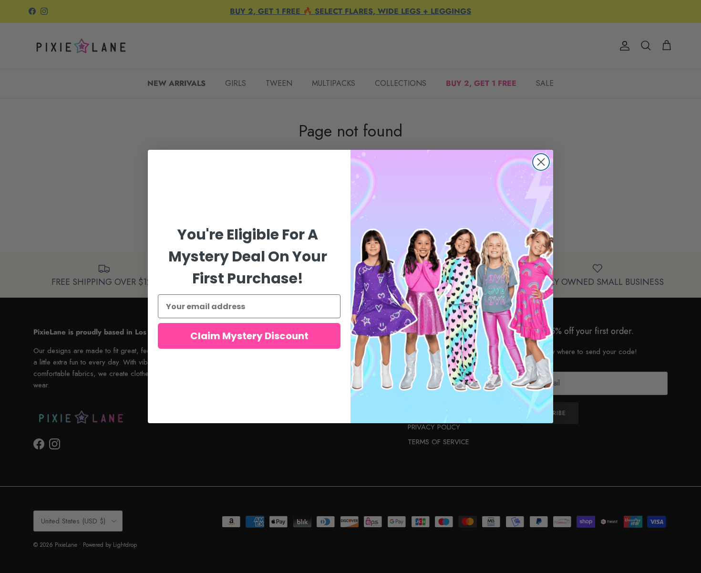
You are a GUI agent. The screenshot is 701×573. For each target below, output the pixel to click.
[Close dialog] (541, 162)
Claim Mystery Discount (249, 336)
